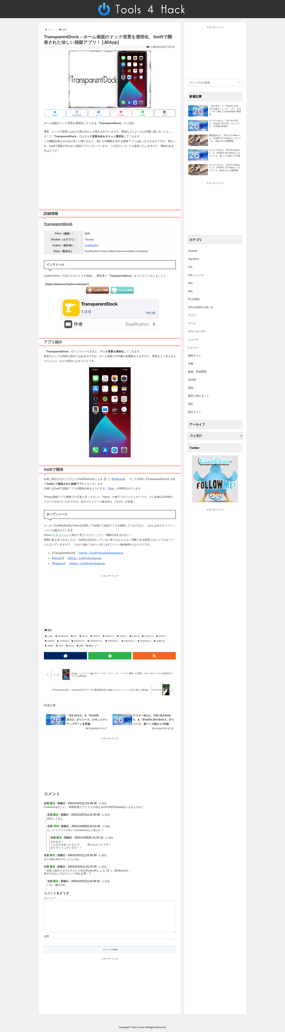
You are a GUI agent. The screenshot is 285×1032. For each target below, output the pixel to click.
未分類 (192, 379)
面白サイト (194, 411)
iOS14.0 (96, 636)
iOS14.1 (123, 636)
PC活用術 (194, 299)
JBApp (50, 646)
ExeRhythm (91, 245)
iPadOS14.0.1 (96, 641)
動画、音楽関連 (197, 371)
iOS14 (85, 636)
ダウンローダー (197, 331)
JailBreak (160, 641)
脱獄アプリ (93, 646)
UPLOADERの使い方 (200, 307)
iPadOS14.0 (79, 641)
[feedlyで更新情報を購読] (109, 655)
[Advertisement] (110, 180)
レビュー (193, 347)
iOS (75, 636)
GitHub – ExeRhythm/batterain (87, 563)
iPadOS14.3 (145, 641)
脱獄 (49, 630)
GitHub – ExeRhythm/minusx (85, 558)
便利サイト (194, 355)
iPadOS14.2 (129, 641)
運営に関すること (198, 395)
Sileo (61, 646)
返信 (103, 803)
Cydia (50, 636)
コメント (50, 898)
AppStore (193, 259)
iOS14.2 (135, 636)
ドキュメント (61, 535)
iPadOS (50, 641)
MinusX (58, 558)
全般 (190, 363)
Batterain (118, 479)
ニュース (193, 339)
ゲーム (192, 323)
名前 (46, 936)
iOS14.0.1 (109, 636)
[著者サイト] (65, 655)
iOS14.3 (162, 636)
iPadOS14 (64, 641)
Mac (190, 283)
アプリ (192, 315)
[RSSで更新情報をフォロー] (154, 655)
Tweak (71, 646)
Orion (111, 488)
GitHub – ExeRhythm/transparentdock (101, 553)
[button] (239, 83)
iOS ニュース (196, 275)
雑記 (190, 403)
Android (192, 250)
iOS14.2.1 (148, 636)
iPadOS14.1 (113, 641)
